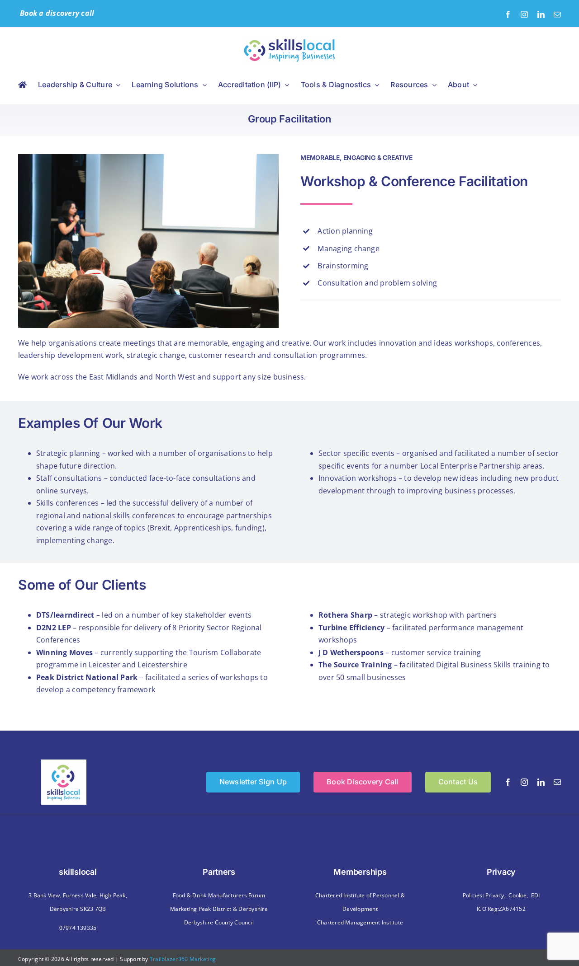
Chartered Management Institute (360, 922)
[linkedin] (541, 14)
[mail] (557, 14)
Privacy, (495, 895)
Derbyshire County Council (219, 922)
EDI (535, 895)
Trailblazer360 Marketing (183, 959)
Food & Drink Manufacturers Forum (219, 895)
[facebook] (508, 14)
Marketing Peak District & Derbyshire (219, 909)
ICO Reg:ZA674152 (501, 909)
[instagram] (524, 14)
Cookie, (518, 895)
